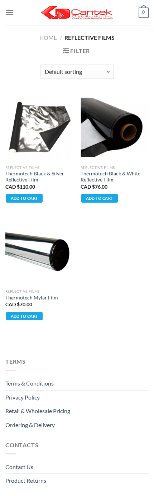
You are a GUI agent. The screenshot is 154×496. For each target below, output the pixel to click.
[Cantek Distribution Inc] (77, 12)
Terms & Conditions (29, 383)
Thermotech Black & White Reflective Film (110, 177)
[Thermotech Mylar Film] (39, 251)
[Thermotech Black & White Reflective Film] (115, 127)
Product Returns (25, 480)
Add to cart (24, 198)
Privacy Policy (22, 397)
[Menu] (9, 12)
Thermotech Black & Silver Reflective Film (34, 177)
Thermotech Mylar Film (31, 298)
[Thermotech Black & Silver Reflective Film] (39, 127)
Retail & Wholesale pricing (37, 410)
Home (48, 37)
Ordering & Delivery (30, 424)
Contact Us (19, 466)
